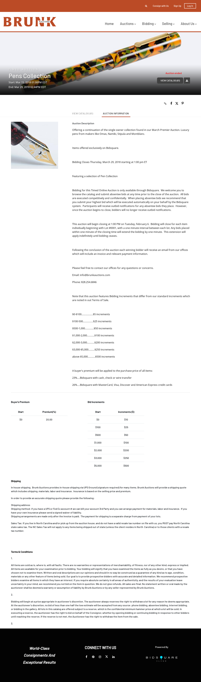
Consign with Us (161, 6)
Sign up (177, 6)
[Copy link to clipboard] (165, 103)
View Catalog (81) (170, 80)
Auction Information (116, 113)
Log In (190, 6)
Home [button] (109, 23)
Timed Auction (24, 69)
